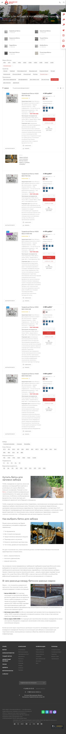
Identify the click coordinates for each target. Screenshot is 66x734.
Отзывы (20, 665)
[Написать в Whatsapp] (43, 712)
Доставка (38, 661)
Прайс (4, 646)
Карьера (20, 670)
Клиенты (20, 667)
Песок (4, 664)
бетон (4, 492)
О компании (21, 649)
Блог (37, 663)
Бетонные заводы (23, 652)
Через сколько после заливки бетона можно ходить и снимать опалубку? (24, 161)
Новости (20, 661)
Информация (40, 646)
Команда (20, 663)
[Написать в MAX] (54, 712)
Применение (55, 658)
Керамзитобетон (8, 653)
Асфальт (5, 674)
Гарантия (54, 654)
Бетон (4, 649)
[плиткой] (58, 88)
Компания (22, 646)
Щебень (5, 667)
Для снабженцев (40, 658)
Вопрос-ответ (55, 656)
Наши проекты (40, 654)
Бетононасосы (7, 670)
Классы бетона (40, 652)
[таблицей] (63, 88)
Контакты (21, 658)
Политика (38, 656)
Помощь (54, 646)
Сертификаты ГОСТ (23, 654)
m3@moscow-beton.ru (34, 692)
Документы (21, 656)
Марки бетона (40, 649)
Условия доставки (56, 652)
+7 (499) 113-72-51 (28, 688)
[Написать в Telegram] (47, 712)
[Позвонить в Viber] (50, 712)
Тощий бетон (7, 656)
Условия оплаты (55, 649)
